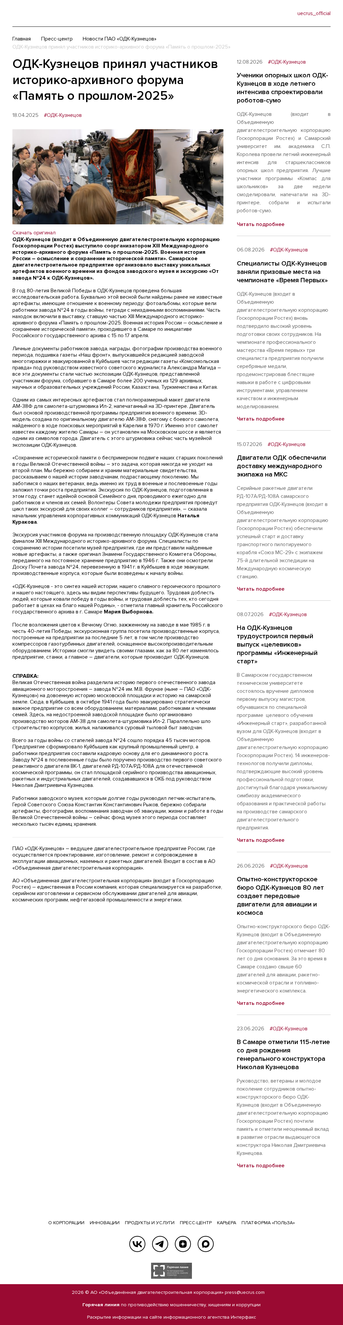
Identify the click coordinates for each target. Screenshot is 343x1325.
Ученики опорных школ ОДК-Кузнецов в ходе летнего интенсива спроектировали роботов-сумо (282, 87)
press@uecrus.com (245, 1292)
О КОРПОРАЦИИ (66, 1223)
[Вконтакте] (137, 1244)
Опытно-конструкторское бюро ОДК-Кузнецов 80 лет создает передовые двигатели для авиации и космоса (280, 896)
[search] (278, 13)
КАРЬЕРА (226, 1223)
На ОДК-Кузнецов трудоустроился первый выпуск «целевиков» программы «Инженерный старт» (277, 644)
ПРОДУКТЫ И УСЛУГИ (150, 1223)
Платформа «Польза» (268, 1223)
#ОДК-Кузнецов (63, 115)
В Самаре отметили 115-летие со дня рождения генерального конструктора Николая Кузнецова (283, 1054)
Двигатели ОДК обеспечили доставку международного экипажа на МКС (281, 466)
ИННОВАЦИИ (105, 1223)
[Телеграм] (160, 1244)
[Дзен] (183, 1244)
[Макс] (206, 1244)
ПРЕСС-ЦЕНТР (196, 1223)
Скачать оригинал (34, 232)
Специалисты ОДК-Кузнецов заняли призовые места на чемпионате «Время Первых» (282, 272)
